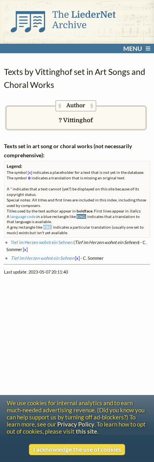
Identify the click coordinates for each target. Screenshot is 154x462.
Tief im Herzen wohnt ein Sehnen (42, 242)
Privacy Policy (75, 424)
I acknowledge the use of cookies (77, 449)
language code (23, 216)
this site (86, 431)
